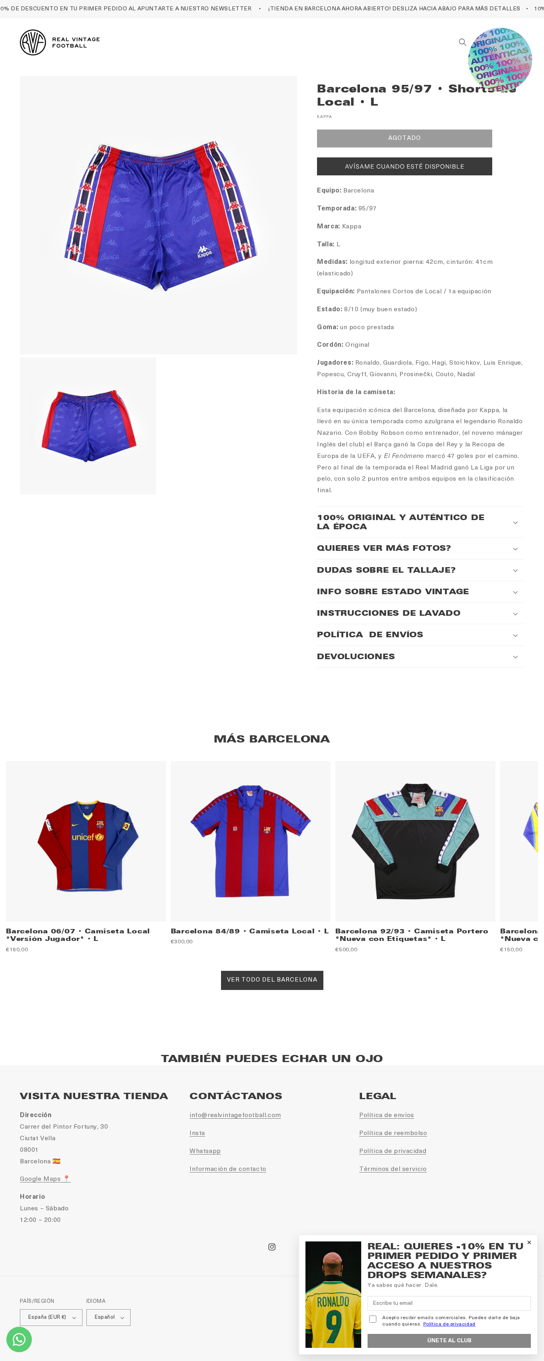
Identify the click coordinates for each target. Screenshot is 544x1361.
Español (105, 1317)
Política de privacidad (392, 1151)
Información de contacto (228, 1169)
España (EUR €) (47, 1317)
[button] (463, 42)
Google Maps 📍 (45, 1179)
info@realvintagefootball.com (235, 1115)
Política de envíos (386, 1115)
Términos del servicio (393, 1169)
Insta (197, 1133)
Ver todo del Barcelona (272, 980)
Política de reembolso (393, 1133)
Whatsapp (205, 1151)
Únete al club (449, 1341)
